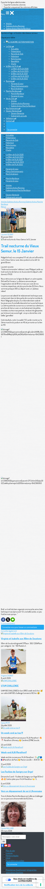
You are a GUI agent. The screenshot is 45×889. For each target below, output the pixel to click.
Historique (15, 56)
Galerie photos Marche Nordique (18, 28)
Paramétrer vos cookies (15, 860)
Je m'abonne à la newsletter (12, 833)
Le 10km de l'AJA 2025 (19, 71)
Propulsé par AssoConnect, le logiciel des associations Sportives (21, 871)
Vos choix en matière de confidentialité (25, 880)
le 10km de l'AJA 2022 (19, 78)
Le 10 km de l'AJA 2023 (20, 76)
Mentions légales (12, 855)
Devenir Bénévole (17, 113)
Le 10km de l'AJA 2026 (19, 68)
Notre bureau (16, 59)
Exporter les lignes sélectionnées (13, 2)
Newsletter (15, 61)
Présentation (16, 51)
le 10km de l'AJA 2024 (19, 73)
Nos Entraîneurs (17, 88)
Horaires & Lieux (17, 83)
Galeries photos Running (15, 26)
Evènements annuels (19, 116)
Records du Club (17, 54)
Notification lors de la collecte (18, 885)
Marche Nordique (17, 93)
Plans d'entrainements (19, 86)
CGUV (8, 858)
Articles (9, 23)
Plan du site (10, 850)
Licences (9, 853)
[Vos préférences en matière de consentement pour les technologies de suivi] (40, 884)
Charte (13, 64)
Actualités (15, 49)
